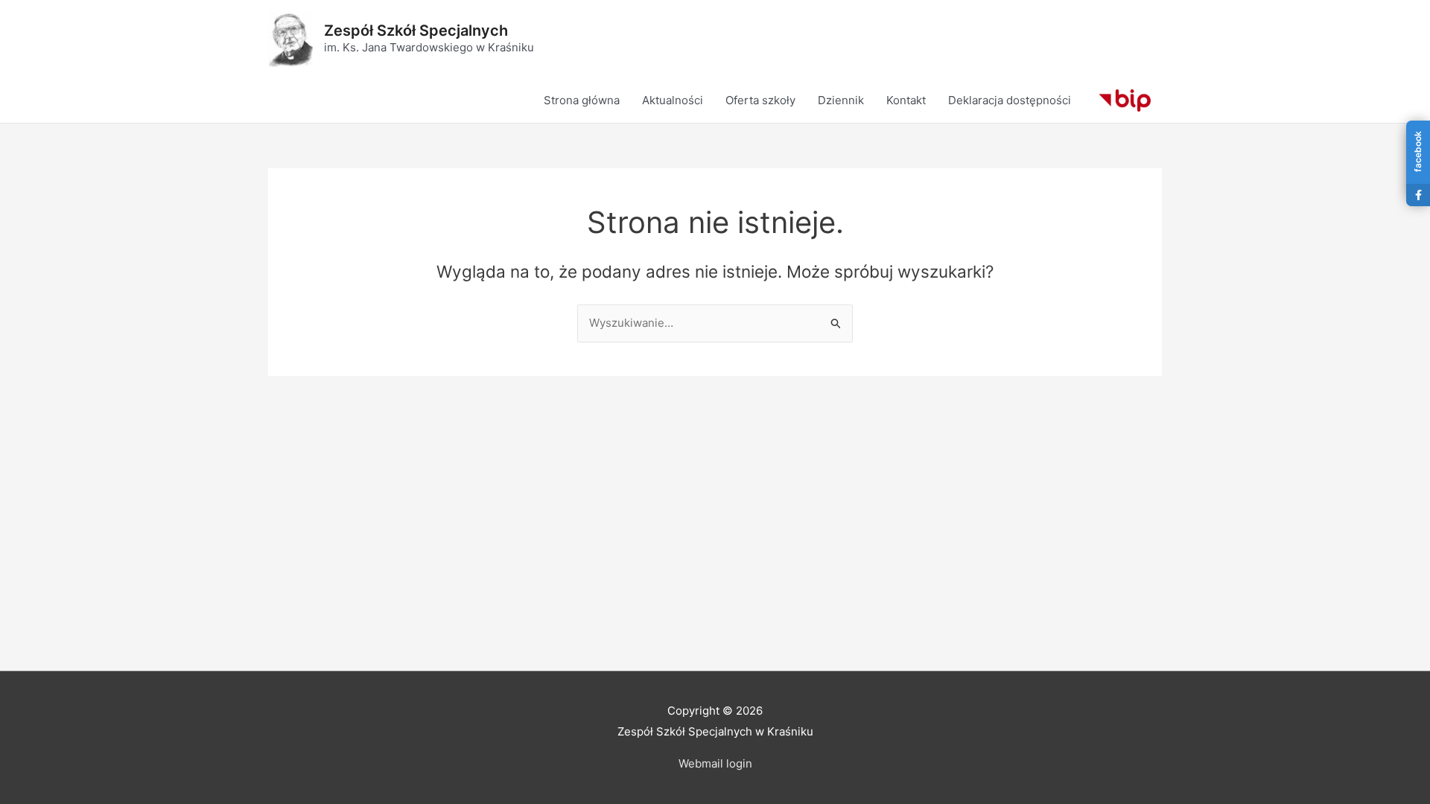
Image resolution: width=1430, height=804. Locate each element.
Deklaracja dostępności (1009, 100)
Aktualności (672, 100)
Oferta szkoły (760, 100)
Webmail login (715, 763)
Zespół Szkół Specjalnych (416, 30)
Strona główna (582, 100)
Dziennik (841, 100)
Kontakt (906, 100)
